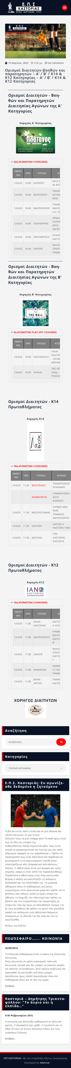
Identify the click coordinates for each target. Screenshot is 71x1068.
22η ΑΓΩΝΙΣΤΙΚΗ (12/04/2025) (31, 161)
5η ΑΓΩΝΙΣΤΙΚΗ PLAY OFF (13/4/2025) (35, 332)
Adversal (45, 1062)
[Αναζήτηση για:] (35, 741)
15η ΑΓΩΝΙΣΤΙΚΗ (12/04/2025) (31, 602)
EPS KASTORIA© (12, 1058)
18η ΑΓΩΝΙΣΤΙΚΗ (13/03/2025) (31, 466)
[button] (35, 162)
